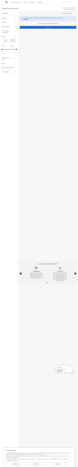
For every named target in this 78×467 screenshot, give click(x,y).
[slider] (1, 49)
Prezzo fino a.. (12, 44)
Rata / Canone (13, 41)
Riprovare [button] (48, 27)
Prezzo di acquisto (5, 41)
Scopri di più (25, 19)
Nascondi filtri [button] (5, 13)
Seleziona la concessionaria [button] (70, 9)
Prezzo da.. (3, 44)
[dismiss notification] (74, 18)
